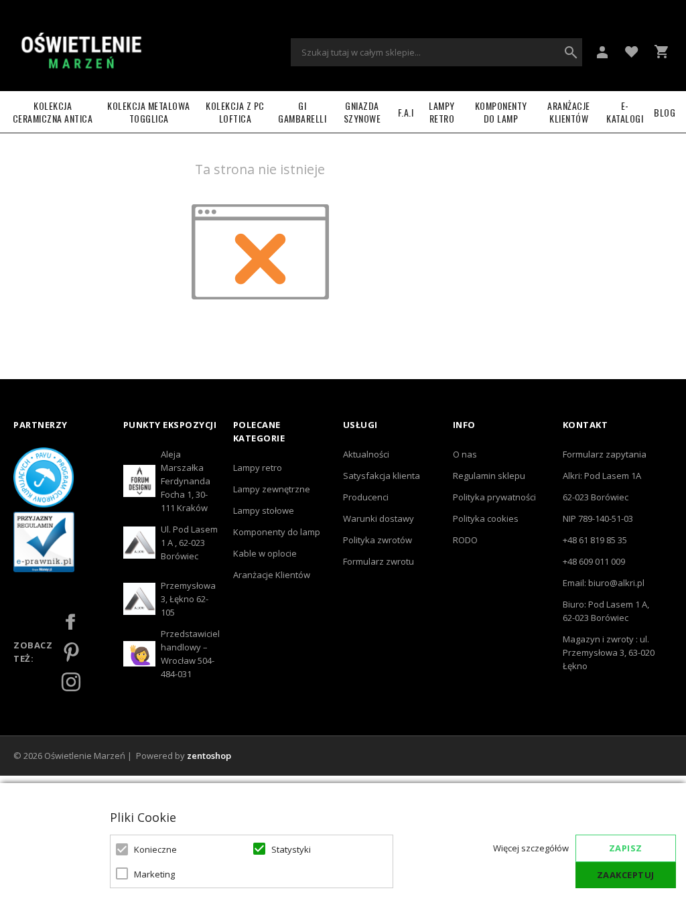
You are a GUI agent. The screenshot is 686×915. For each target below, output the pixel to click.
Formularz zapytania (604, 454)
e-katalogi (624, 111)
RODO (465, 540)
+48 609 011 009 (594, 561)
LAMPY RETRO (442, 111)
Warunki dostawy (378, 518)
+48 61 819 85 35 (595, 540)
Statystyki (291, 849)
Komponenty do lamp (501, 111)
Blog (664, 112)
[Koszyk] (661, 51)
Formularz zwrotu (378, 561)
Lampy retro (257, 468)
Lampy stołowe (263, 510)
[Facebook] (71, 621)
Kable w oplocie (265, 553)
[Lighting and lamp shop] (80, 52)
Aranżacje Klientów (568, 111)
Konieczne (155, 849)
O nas (465, 454)
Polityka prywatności (494, 497)
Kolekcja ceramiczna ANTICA (53, 111)
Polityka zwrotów (377, 540)
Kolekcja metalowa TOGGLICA (148, 111)
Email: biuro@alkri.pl (603, 583)
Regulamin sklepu (489, 476)
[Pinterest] (71, 651)
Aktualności (366, 454)
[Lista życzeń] (631, 51)
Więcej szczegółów (531, 848)
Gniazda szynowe (362, 111)
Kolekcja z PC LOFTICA (235, 111)
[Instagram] (71, 681)
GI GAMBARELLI (302, 111)
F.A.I (406, 112)
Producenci (366, 497)
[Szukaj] (570, 52)
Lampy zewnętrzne (271, 489)
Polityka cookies (486, 518)
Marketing (154, 874)
